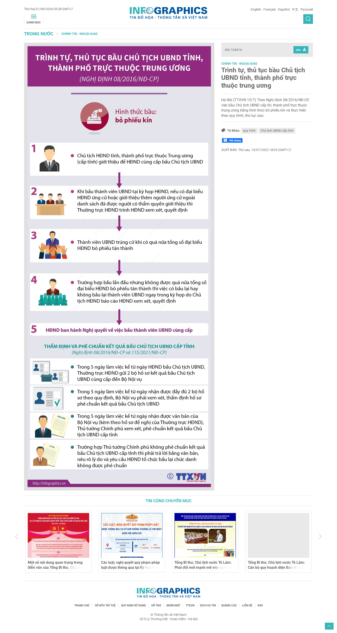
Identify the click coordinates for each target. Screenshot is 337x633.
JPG (298, 50)
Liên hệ (247, 605)
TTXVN (190, 605)
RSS (260, 605)
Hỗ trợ (156, 605)
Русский (307, 9)
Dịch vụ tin (208, 605)
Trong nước (38, 33)
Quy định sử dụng (133, 605)
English (256, 9)
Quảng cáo (229, 605)
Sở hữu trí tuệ (105, 605)
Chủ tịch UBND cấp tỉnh (276, 130)
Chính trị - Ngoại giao (79, 34)
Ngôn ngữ (173, 605)
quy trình (249, 130)
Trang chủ (81, 605)
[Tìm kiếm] (308, 19)
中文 (295, 9)
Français (269, 9)
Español (284, 9)
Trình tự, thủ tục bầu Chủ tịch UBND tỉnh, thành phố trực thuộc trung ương (263, 77)
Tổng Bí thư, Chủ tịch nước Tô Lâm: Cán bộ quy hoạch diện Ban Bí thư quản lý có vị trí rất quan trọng (276, 567)
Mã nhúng (235, 140)
